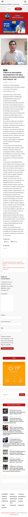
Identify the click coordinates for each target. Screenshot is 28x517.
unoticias (5, 82)
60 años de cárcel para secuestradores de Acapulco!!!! (13, 268)
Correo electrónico (6, 321)
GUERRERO (5, 494)
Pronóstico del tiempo (14, 384)
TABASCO (4, 496)
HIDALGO (4, 507)
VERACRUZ (13, 505)
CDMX (3, 505)
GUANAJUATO (22, 496)
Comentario (4, 293)
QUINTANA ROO (13, 502)
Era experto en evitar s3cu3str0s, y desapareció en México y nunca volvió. (17, 412)
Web (2, 328)
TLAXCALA (21, 494)
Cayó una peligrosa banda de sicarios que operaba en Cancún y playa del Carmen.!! (17, 453)
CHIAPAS (20, 498)
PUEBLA (12, 494)
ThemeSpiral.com (14, 514)
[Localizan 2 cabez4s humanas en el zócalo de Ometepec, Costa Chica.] (5, 459)
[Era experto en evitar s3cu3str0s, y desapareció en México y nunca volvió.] (5, 411)
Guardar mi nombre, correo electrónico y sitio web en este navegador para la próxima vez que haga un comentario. (7, 340)
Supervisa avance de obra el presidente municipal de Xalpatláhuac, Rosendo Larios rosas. (13, 264)
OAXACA (20, 501)
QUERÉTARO (13, 498)
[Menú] (2, 1)
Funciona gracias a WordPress (8, 512)
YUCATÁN (4, 498)
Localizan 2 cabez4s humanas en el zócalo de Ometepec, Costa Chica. (16, 460)
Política (5, 70)
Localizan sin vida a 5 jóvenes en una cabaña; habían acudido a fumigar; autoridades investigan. (13, 421)
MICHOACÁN (13, 496)
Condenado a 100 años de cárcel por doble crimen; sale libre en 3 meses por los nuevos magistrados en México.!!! (14, 469)
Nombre (3, 315)
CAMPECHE (5, 501)
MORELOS (21, 505)
